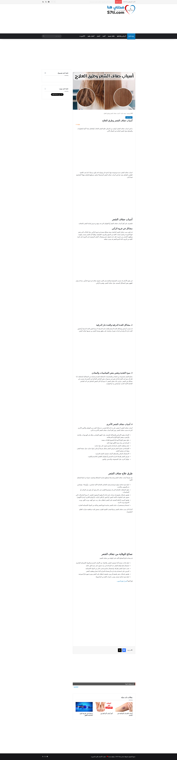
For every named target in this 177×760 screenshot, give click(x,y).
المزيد (82, 36)
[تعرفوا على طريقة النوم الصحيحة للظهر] (84, 707)
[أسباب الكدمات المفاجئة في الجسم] (123, 707)
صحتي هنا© (121, 756)
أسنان (98, 36)
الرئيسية (129, 113)
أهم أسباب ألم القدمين (106, 713)
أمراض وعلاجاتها (121, 36)
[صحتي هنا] (121, 10)
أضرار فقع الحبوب (122, 581)
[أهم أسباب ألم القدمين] (104, 707)
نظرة (104, 756)
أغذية (104, 36)
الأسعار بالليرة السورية (96, 756)
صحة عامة (131, 36)
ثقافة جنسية (111, 36)
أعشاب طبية (91, 36)
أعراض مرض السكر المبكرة (107, 1)
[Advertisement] (72, 19)
